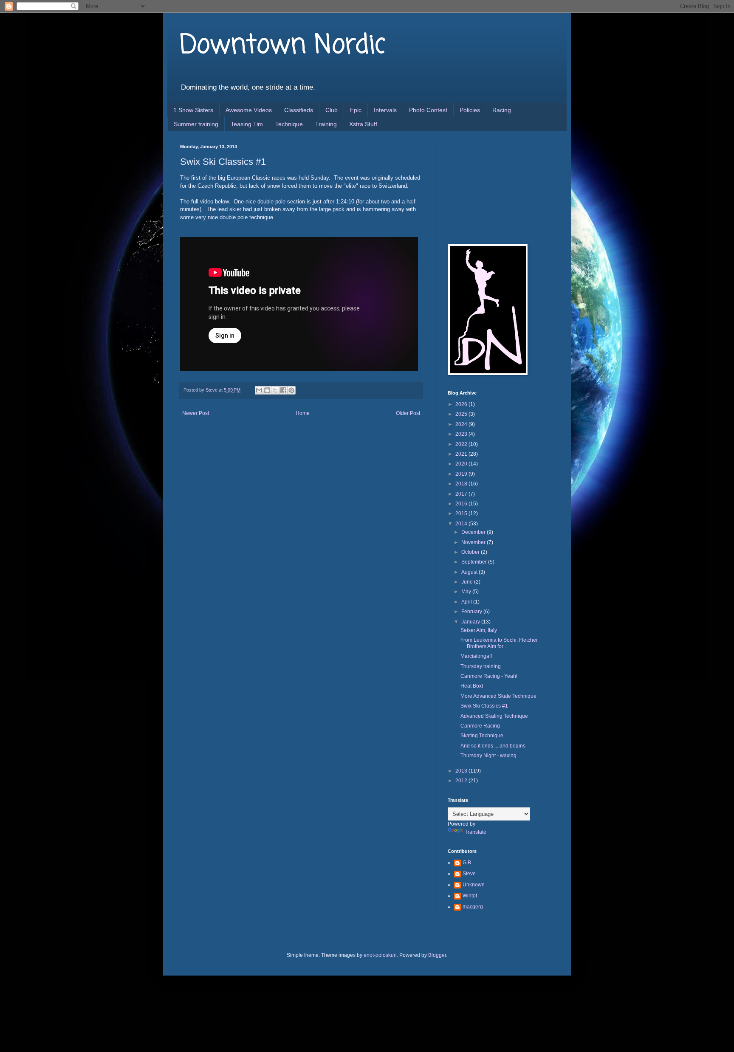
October (471, 552)
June (467, 582)
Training (326, 124)
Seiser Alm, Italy (478, 630)
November (474, 542)
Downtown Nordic (282, 45)
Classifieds (298, 110)
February (472, 612)
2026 (462, 404)
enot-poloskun (380, 955)
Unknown (474, 885)
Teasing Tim (247, 124)
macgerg (473, 907)
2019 (462, 474)
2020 (462, 464)
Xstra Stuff (363, 124)
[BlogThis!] (267, 390)
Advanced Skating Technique (494, 716)
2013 (462, 771)
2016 (462, 504)
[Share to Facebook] (283, 390)
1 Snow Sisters (193, 110)
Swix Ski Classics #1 (484, 706)
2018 (462, 484)
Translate (475, 832)
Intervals (385, 110)
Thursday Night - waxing (488, 756)
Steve (469, 874)
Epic (355, 110)
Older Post (408, 413)
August (470, 572)
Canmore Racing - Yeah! (488, 676)
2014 (462, 524)
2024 (462, 424)
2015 (462, 513)
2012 (462, 781)
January (471, 622)
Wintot (470, 896)
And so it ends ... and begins (492, 746)
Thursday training (480, 666)
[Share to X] (275, 390)
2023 (462, 434)
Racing (501, 110)
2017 (462, 494)
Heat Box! (471, 686)
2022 (462, 444)
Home (303, 413)
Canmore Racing (480, 726)
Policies (470, 110)
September (474, 562)
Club (331, 110)
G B (467, 863)
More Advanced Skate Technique (498, 696)
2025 (462, 414)
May (466, 592)
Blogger (437, 955)
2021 (462, 454)
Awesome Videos (249, 110)
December (474, 532)
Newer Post (195, 413)
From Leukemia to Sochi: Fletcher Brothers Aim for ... (499, 643)
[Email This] (259, 390)
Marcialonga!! (476, 656)
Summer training (196, 124)
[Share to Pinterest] (291, 390)
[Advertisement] (490, 186)
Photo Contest (428, 110)
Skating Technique (481, 736)
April (467, 602)
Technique (289, 124)
